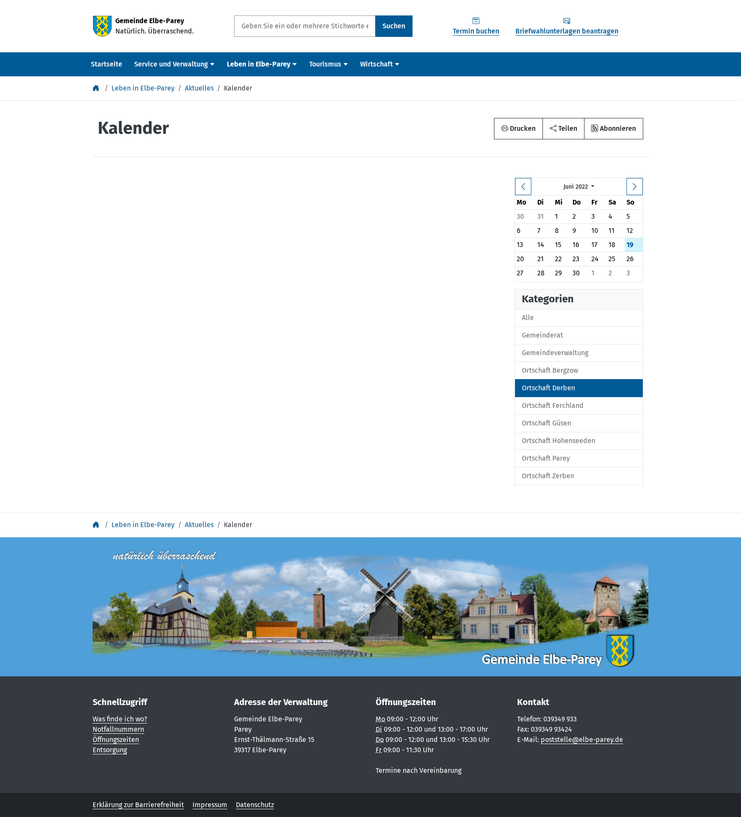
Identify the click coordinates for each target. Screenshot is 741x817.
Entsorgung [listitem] (110, 750)
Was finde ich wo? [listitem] (120, 719)
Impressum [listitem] (210, 805)
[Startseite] (97, 88)
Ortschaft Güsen (546, 423)
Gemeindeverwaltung (555, 353)
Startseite (106, 64)
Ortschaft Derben (548, 388)
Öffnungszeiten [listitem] (116, 740)
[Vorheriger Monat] (523, 186)
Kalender (238, 88)
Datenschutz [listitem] (255, 805)
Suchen (394, 26)
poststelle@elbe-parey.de (582, 740)
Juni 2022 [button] (576, 186)
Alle (528, 318)
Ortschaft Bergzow (550, 370)
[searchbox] (305, 26)
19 (630, 245)
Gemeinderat (542, 335)
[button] (563, 128)
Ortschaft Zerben (548, 476)
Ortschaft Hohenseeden (558, 441)
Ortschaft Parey (546, 458)
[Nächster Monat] (635, 186)
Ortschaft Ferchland (553, 405)
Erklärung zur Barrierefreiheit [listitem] (138, 805)
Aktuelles (199, 88)
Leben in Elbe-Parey (143, 88)
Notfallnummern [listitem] (118, 729)
